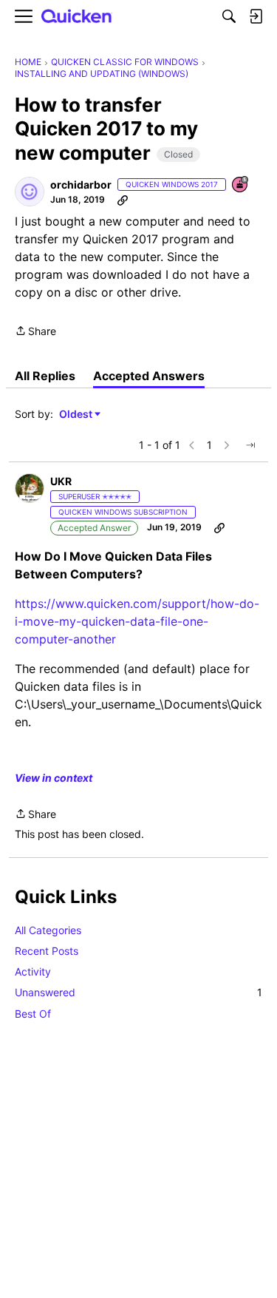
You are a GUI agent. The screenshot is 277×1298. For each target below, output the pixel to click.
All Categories (48, 930)
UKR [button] (61, 481)
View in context (53, 777)
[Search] (229, 16)
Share (35, 332)
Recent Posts (46, 950)
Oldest (77, 415)
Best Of (33, 1013)
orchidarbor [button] (81, 184)
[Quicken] (76, 16)
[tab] (45, 375)
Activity (33, 971)
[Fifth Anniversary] (241, 185)
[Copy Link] (122, 199)
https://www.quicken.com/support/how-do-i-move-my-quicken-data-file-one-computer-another (137, 621)
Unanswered (138, 992)
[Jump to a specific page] (250, 445)
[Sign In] (255, 16)
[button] (29, 191)
